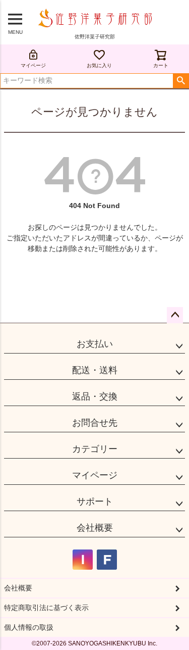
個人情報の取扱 (28, 627)
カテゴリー (94, 449)
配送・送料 (94, 370)
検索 (180, 81)
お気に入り (99, 65)
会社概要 (95, 528)
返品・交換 (94, 396)
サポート (95, 501)
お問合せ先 (94, 423)
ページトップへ (175, 315)
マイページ (33, 65)
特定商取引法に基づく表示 (46, 608)
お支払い (95, 344)
